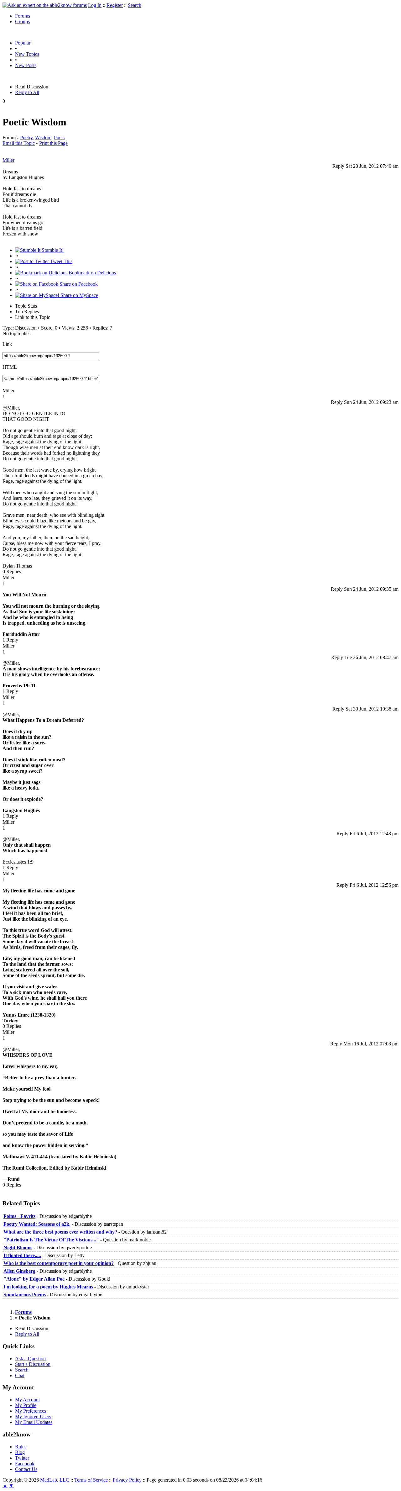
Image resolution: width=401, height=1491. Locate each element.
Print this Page (53, 143)
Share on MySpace (78, 295)
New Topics (27, 54)
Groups (22, 21)
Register (115, 5)
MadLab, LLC (54, 1480)
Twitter (22, 1458)
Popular (22, 42)
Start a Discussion (32, 1364)
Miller (8, 160)
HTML (10, 367)
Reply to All (27, 92)
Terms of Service (91, 1480)
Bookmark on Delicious (91, 272)
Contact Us (26, 1469)
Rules (20, 1446)
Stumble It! (52, 250)
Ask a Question (30, 1358)
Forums (22, 16)
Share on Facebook (78, 284)
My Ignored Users (33, 1416)
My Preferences (30, 1411)
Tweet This (60, 261)
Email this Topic (19, 143)
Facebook (24, 1463)
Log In (95, 5)
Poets (59, 137)
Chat (19, 1375)
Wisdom (43, 137)
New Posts (25, 65)
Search (134, 5)
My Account (27, 1399)
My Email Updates (33, 1422)
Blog (20, 1452)
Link (7, 344)
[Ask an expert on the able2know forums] (45, 5)
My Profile (25, 1405)
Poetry (26, 137)
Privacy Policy (127, 1480)
